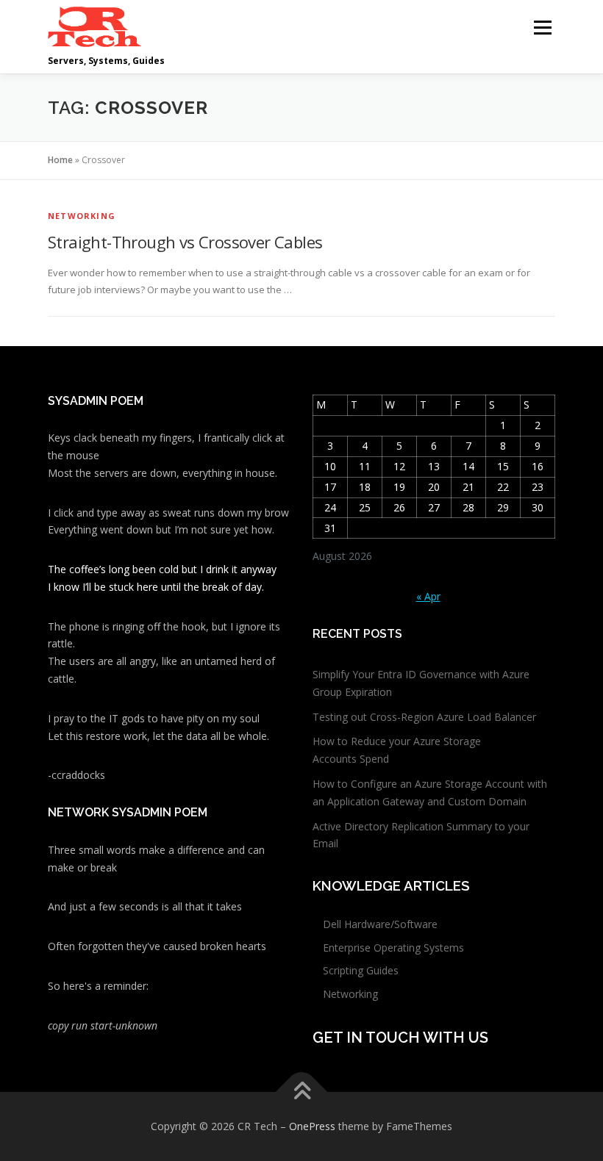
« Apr (428, 596)
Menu (542, 27)
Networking (81, 215)
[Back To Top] (302, 1092)
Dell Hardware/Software (380, 924)
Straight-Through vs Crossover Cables (185, 242)
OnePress (312, 1126)
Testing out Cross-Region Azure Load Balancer (424, 717)
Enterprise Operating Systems (393, 948)
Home (60, 160)
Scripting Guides (361, 970)
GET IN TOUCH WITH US (400, 1037)
